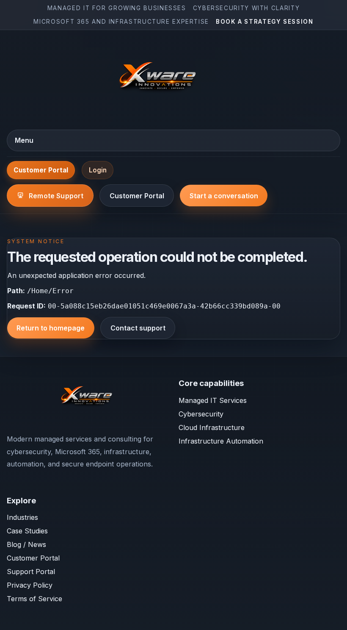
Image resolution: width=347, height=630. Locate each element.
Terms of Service (34, 598)
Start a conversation (224, 195)
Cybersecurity (201, 414)
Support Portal (31, 571)
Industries (22, 517)
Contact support (137, 328)
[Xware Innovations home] (159, 78)
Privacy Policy (29, 585)
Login (98, 170)
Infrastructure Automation (221, 441)
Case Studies (27, 531)
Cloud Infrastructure (212, 427)
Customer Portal (41, 170)
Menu (24, 140)
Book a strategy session (265, 21)
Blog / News (26, 544)
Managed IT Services (213, 400)
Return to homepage (51, 328)
